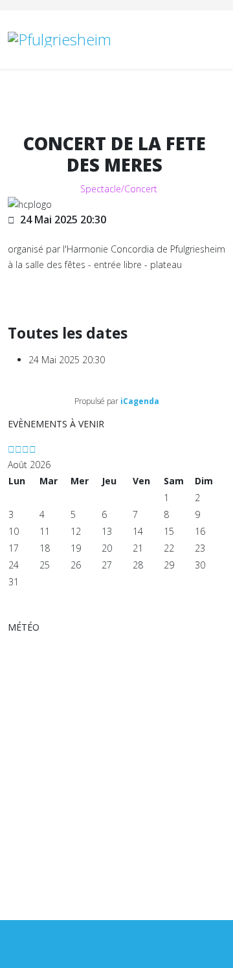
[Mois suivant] (32, 449)
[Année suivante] (25, 449)
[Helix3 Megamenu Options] (220, 38)
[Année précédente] (11, 449)
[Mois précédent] (18, 449)
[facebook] (116, 944)
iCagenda (139, 401)
